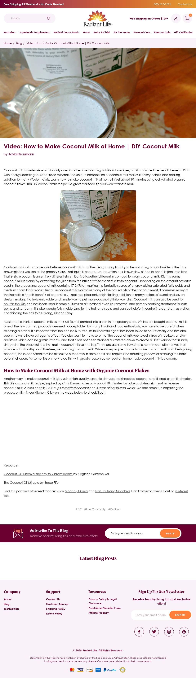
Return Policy (54, 613)
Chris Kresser (71, 383)
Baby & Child (102, 32)
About (7, 599)
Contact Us (185, 4)
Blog (6, 604)
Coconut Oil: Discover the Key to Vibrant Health (38, 474)
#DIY (79, 509)
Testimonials (11, 608)
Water (86, 32)
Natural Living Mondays (112, 491)
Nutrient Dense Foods (66, 32)
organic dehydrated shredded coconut (119, 379)
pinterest (181, 491)
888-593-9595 (162, 4)
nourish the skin (15, 304)
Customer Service (57, 604)
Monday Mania (76, 491)
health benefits (155, 272)
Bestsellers (9, 32)
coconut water (95, 272)
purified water (181, 379)
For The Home (122, 32)
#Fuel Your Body (94, 509)
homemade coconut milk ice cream (149, 358)
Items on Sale (162, 32)
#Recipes (114, 509)
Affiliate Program (98, 612)
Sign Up (170, 533)
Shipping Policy (55, 608)
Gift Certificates (183, 32)
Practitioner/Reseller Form (104, 608)
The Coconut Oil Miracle (21, 482)
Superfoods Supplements (35, 32)
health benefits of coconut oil (46, 295)
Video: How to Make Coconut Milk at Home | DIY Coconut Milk (92, 146)
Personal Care (141, 32)
